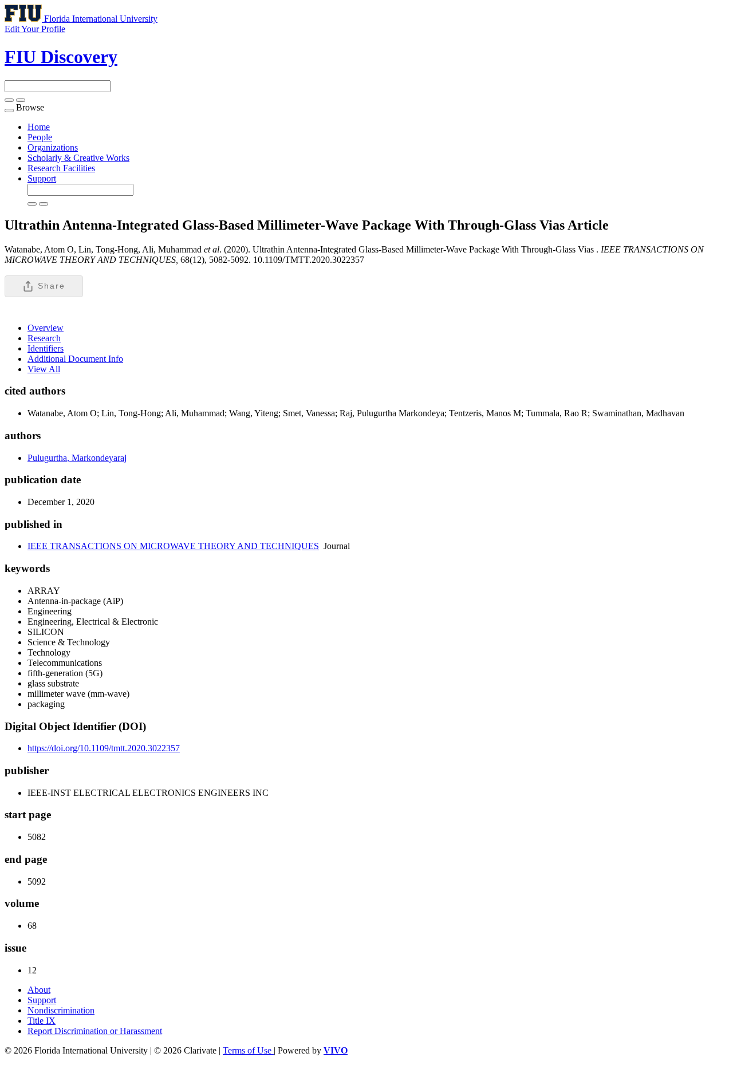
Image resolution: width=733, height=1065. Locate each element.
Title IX (41, 1020)
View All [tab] (43, 369)
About (38, 990)
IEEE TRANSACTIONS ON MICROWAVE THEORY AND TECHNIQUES (173, 546)
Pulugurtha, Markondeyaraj (77, 458)
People (39, 137)
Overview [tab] (45, 328)
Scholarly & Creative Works (78, 158)
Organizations (52, 147)
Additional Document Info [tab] (75, 359)
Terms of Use (248, 1050)
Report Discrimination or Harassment (94, 1031)
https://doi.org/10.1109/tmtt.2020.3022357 (103, 748)
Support (41, 178)
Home (38, 127)
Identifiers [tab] (45, 348)
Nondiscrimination (60, 1010)
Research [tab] (44, 338)
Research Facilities (61, 168)
